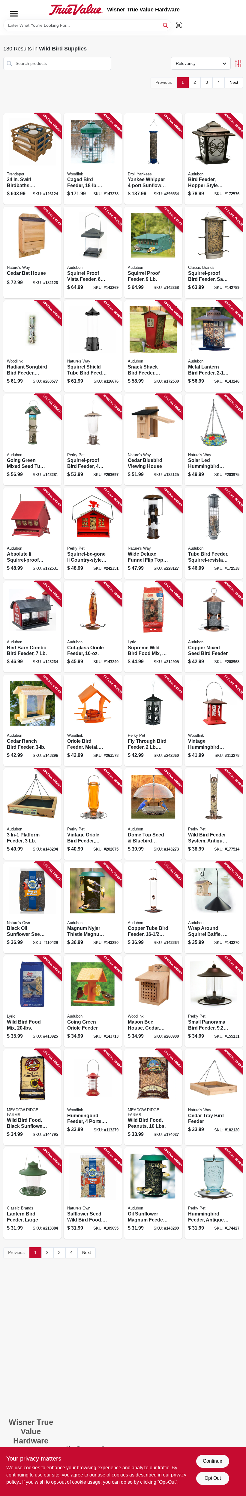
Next (234, 82)
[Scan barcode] (179, 25)
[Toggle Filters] (238, 63)
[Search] (165, 25)
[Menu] (14, 14)
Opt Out (213, 1478)
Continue (212, 1461)
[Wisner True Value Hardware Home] (76, 9)
